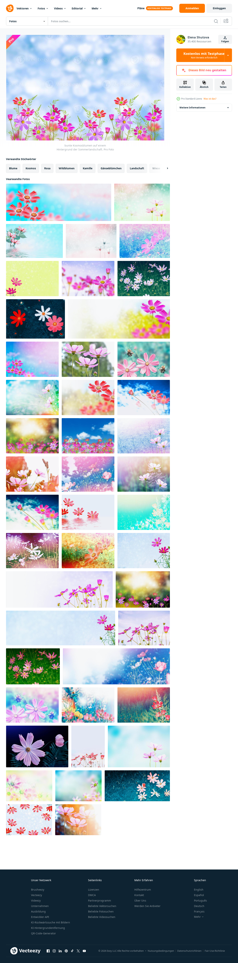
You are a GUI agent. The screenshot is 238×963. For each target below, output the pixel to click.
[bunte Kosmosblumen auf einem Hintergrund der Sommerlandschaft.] (58, 202)
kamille (87, 168)
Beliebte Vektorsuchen (102, 906)
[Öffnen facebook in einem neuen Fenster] (48, 950)
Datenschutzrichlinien (189, 950)
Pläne (140, 8)
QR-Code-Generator (43, 933)
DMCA (92, 895)
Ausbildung (38, 911)
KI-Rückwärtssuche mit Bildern (50, 922)
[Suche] (216, 21)
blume (13, 168)
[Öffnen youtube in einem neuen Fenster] (84, 950)
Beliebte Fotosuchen (101, 911)
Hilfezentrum (142, 889)
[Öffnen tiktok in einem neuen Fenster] (72, 950)
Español (199, 895)
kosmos (31, 168)
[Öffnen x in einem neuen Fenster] (78, 950)
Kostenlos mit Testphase (204, 55)
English (198, 889)
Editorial (77, 8)
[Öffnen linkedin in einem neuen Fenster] (60, 950)
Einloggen (219, 8)
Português (200, 900)
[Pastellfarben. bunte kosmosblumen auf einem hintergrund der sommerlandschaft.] (143, 512)
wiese (156, 168)
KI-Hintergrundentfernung (48, 928)
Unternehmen (40, 906)
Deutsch (199, 906)
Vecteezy (36, 895)
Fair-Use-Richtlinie (215, 950)
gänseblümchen (111, 168)
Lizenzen (93, 889)
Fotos (41, 8)
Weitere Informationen (192, 107)
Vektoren (23, 8)
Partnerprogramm (99, 900)
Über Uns (140, 900)
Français (199, 911)
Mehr (95, 8)
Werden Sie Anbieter (147, 906)
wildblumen (67, 168)
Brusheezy (37, 889)
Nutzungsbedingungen (161, 950)
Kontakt (139, 895)
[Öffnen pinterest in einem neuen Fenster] (66, 950)
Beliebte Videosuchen (101, 917)
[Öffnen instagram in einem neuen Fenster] (54, 950)
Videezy (36, 900)
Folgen (225, 41)
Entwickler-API (40, 917)
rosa (47, 168)
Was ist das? (210, 98)
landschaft (137, 168)
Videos (58, 8)
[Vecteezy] (10, 8)
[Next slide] (164, 168)
